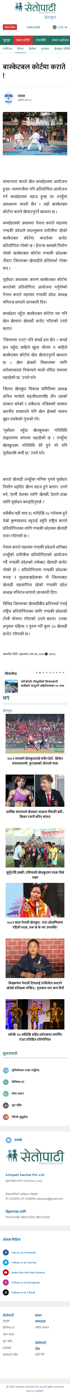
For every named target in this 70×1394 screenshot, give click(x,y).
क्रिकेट (32, 48)
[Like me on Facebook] (10, 104)
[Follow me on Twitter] (14, 100)
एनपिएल (7, 48)
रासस (21, 96)
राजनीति (41, 40)
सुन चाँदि (7, 1341)
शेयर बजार (8, 1334)
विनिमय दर (9, 1327)
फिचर (20, 48)
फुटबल (45, 48)
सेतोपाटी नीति (10, 1355)
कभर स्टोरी (23, 40)
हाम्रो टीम (39, 1354)
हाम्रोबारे (7, 1348)
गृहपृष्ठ (6, 1321)
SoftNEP (39, 1391)
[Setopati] (35, 1156)
